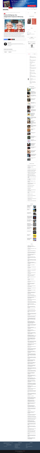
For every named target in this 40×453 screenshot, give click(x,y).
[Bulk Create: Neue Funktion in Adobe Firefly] (28, 103)
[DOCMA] (6, 9)
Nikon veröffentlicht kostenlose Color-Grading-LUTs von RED (30, 220)
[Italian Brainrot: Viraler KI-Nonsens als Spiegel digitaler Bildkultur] (28, 151)
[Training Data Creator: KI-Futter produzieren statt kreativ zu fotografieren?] (28, 110)
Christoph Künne (31, 78)
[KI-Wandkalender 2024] (28, 133)
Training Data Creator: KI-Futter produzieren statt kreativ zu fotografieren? (33, 110)
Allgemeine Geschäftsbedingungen (29, 446)
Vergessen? (35, 31)
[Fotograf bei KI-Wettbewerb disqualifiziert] (28, 141)
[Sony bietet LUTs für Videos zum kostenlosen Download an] (34, 228)
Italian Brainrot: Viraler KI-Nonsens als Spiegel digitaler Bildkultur (33, 151)
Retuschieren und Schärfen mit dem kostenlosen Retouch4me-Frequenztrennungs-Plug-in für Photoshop (29, 224)
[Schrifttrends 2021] (34, 232)
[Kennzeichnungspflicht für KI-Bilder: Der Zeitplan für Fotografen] (28, 126)
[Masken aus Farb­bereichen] (34, 210)
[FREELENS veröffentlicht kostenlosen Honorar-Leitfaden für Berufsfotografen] (34, 206)
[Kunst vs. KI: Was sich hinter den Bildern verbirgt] (28, 96)
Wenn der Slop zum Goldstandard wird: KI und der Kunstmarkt (33, 137)
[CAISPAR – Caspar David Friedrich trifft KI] (28, 89)
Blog (29, 9)
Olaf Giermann (5, 18)
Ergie (30, 59)
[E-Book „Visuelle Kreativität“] (34, 235)
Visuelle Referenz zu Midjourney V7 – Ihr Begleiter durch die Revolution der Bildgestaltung (33, 114)
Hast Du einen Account (31, 38)
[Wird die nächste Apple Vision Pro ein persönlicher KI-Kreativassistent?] (28, 107)
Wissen (32, 9)
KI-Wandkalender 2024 (33, 132)
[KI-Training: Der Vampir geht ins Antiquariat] (28, 100)
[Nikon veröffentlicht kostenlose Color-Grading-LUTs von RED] (34, 221)
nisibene (30, 64)
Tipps (8, 12)
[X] (8, 45)
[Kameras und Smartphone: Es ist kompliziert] (28, 148)
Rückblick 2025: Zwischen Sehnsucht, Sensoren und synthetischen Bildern (33, 155)
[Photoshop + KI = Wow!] (28, 159)
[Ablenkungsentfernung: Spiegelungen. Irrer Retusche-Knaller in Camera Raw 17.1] (28, 144)
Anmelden (32, 37)
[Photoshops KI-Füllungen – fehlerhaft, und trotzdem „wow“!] (28, 118)
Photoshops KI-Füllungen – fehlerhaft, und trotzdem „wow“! (33, 118)
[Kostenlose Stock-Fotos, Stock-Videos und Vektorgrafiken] (34, 239)
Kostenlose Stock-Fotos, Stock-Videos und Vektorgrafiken (29, 239)
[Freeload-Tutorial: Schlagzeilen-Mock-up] (34, 213)
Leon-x (30, 69)
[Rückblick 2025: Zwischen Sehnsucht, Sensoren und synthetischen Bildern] (28, 155)
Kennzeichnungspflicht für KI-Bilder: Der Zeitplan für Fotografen (33, 126)
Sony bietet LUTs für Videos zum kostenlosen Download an (29, 228)
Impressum (27, 447)
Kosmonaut (31, 75)
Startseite (5, 12)
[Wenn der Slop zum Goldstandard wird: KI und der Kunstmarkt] (28, 137)
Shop (27, 9)
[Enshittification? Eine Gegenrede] (28, 130)
